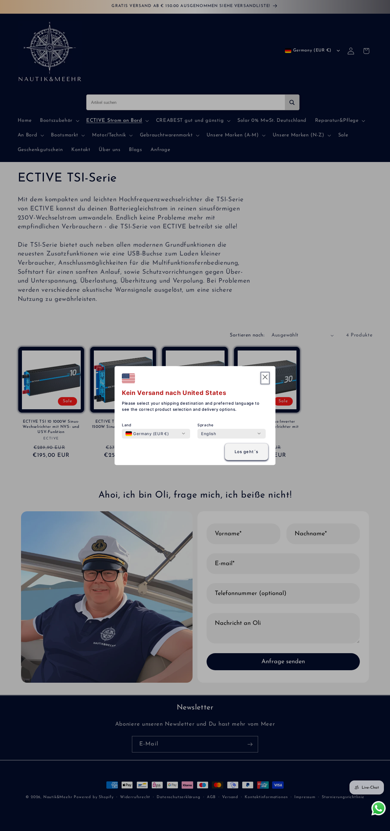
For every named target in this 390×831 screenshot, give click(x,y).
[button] (265, 378)
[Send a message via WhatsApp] (378, 808)
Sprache (205, 425)
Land (127, 425)
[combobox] (147, 434)
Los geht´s (247, 451)
